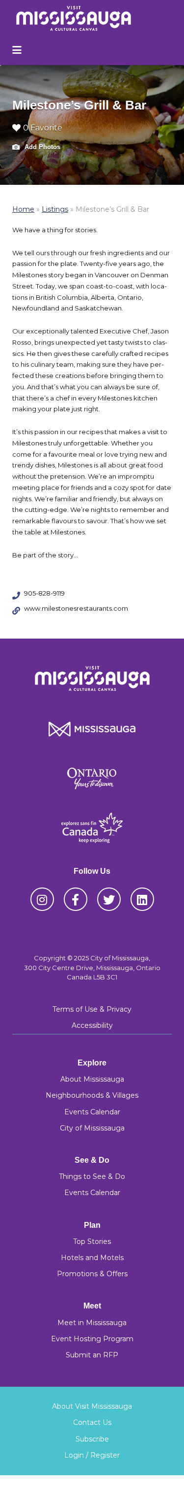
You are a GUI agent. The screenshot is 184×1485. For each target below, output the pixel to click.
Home (23, 209)
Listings (55, 209)
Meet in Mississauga (92, 1322)
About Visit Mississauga (92, 1406)
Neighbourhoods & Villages (92, 1095)
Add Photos (41, 147)
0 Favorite (42, 128)
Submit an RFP (92, 1355)
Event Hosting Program (92, 1338)
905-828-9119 (44, 593)
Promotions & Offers (92, 1273)
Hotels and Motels (92, 1257)
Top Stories (92, 1241)
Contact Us (92, 1422)
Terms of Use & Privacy (92, 1009)
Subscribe (92, 1439)
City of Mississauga (92, 1128)
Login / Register (92, 1455)
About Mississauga (92, 1079)
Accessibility (92, 1025)
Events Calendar (92, 1112)
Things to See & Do (92, 1176)
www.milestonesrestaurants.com (76, 608)
